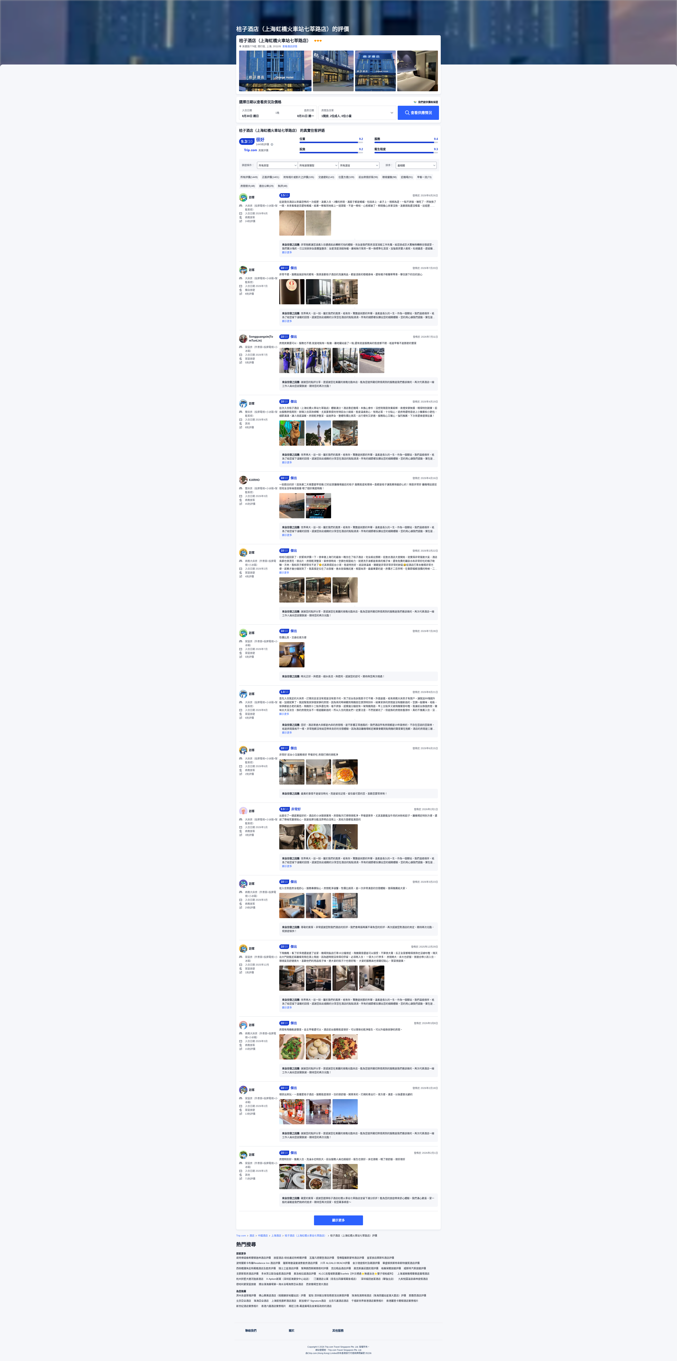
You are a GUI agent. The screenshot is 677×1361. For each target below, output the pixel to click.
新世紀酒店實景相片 (247, 1306)
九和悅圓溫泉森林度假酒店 (413, 1278)
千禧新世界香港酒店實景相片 (367, 1300)
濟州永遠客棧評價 (246, 1295)
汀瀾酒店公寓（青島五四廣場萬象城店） (336, 1278)
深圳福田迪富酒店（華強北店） (378, 1278)
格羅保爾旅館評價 (391, 1268)
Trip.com (241, 1235)
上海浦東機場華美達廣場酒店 (413, 1273)
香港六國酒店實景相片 (273, 1306)
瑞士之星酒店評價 (288, 1268)
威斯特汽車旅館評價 (415, 1268)
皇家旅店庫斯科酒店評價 (380, 1257)
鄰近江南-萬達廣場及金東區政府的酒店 (310, 1306)
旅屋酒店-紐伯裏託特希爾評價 (290, 1257)
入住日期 (247, 110)
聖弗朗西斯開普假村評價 (314, 1268)
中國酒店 (263, 1235)
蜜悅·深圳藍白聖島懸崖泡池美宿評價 (329, 1295)
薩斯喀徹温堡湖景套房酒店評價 (300, 1263)
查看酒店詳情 (289, 46)
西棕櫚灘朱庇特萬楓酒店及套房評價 (256, 1268)
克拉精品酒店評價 (341, 1268)
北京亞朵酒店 (243, 1300)
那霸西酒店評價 (417, 1295)
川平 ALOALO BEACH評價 (335, 1263)
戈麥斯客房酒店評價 (247, 1273)
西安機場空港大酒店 (317, 1284)
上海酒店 (276, 1235)
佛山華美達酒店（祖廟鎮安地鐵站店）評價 (282, 1295)
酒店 (251, 1235)
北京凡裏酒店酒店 (339, 1300)
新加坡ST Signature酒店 (312, 1300)
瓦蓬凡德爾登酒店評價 (321, 1257)
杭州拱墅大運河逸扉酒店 (249, 1278)
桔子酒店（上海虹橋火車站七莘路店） (306, 1235)
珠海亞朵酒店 (261, 1300)
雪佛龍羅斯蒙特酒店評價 (350, 1257)
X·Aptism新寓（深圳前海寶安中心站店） (288, 1278)
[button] (490, 6)
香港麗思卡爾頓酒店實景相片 (402, 1300)
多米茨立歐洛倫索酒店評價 (276, 1273)
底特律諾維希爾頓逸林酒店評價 (253, 1257)
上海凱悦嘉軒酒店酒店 (284, 1300)
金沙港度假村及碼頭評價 (366, 1263)
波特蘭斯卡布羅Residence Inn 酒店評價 (258, 1263)
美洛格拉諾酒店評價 (305, 1273)
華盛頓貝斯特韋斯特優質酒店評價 (401, 1263)
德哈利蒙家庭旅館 (246, 1284)
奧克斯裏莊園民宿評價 (366, 1268)
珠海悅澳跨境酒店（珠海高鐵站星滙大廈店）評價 (379, 1295)
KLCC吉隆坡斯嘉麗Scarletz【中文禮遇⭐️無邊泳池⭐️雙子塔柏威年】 (357, 1273)
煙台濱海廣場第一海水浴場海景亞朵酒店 (281, 1284)
